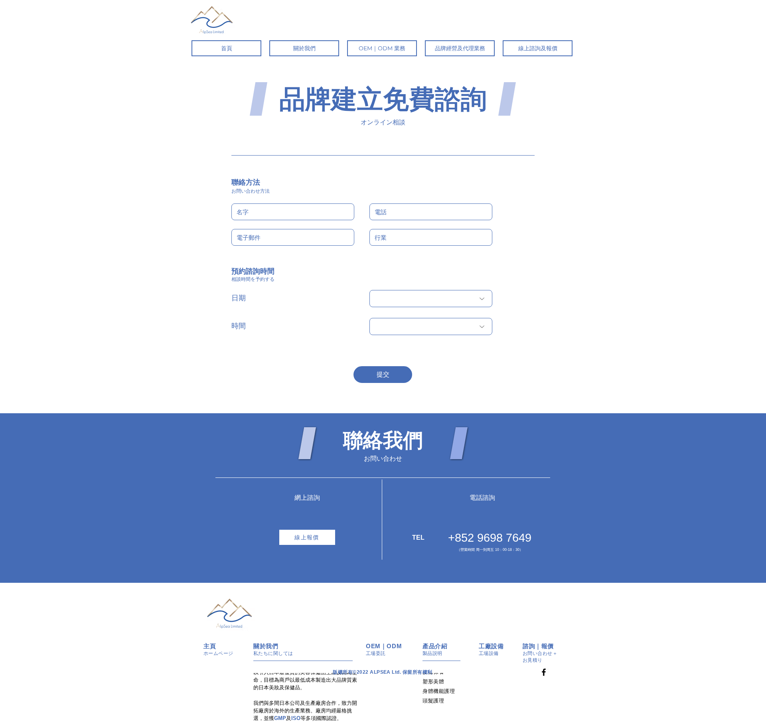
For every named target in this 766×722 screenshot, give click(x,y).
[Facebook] (544, 672)
